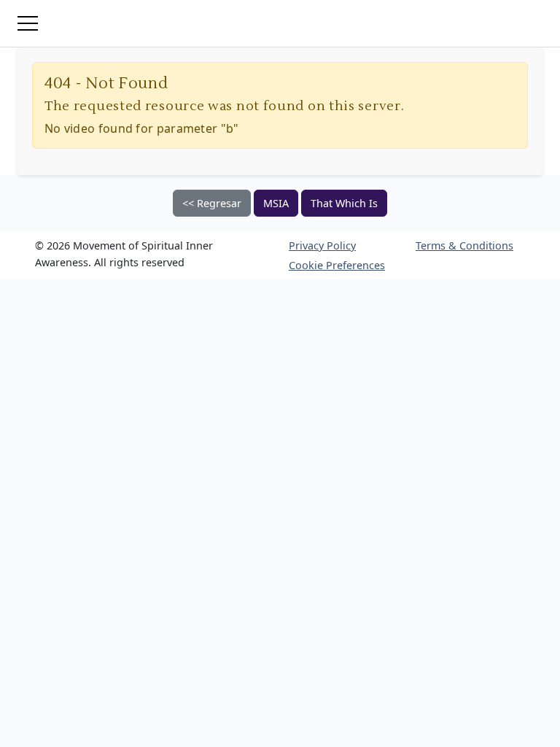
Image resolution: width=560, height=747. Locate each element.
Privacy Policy (322, 245)
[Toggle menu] (28, 23)
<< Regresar (211, 203)
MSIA (276, 203)
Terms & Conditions (464, 245)
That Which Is (344, 203)
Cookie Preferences (337, 265)
